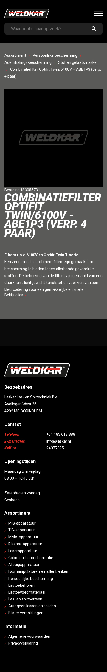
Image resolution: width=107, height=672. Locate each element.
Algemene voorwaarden (29, 636)
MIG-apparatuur (22, 523)
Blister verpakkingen (25, 613)
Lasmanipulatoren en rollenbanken (38, 571)
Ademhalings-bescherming (28, 62)
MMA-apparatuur (23, 537)
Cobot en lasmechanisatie (30, 558)
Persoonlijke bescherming (55, 55)
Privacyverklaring (23, 643)
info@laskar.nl (58, 441)
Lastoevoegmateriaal (26, 592)
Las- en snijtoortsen (25, 599)
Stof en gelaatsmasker (78, 62)
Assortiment (15, 55)
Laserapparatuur (22, 551)
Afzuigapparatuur (24, 564)
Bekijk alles (13, 295)
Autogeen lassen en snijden (32, 606)
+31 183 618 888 (60, 434)
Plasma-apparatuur (25, 544)
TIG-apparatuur (21, 530)
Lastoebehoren (21, 585)
